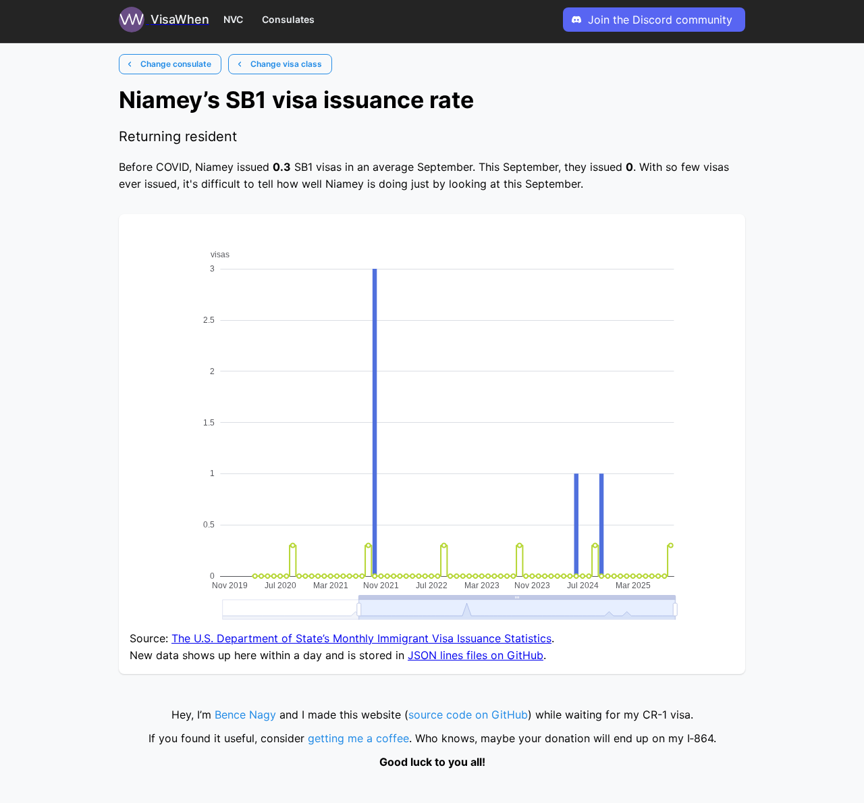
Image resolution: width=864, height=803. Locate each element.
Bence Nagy (245, 714)
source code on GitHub (468, 714)
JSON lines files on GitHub (475, 655)
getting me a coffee (358, 738)
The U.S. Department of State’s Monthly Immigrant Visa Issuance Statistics (361, 638)
